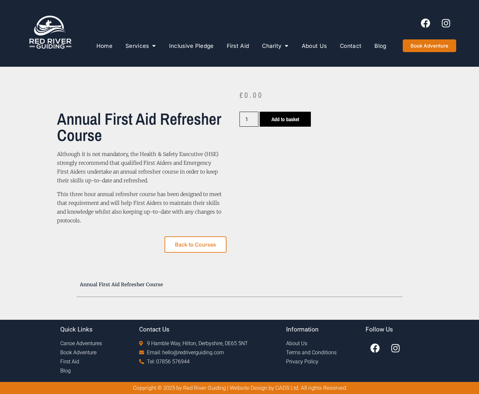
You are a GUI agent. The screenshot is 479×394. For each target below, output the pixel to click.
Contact (350, 46)
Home (104, 46)
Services (137, 46)
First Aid (238, 46)
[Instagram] (446, 23)
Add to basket (285, 119)
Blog (380, 46)
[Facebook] (425, 23)
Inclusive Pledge (191, 46)
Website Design (249, 388)
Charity (272, 46)
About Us (314, 46)
